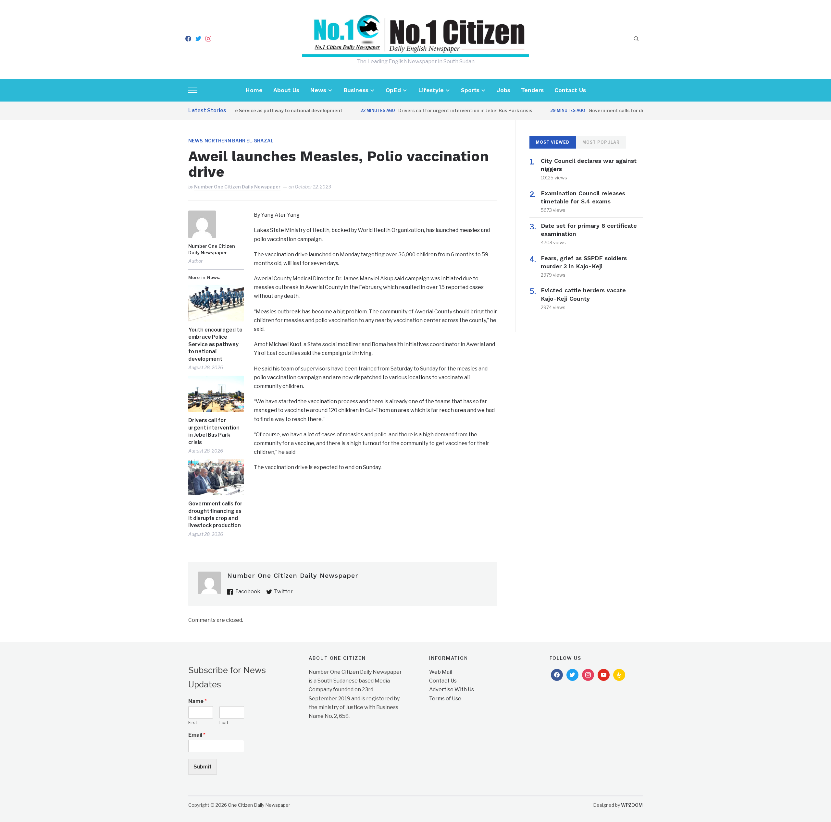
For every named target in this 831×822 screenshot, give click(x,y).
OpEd (393, 90)
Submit (202, 767)
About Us (286, 90)
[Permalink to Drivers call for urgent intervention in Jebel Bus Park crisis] (216, 394)
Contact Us (570, 90)
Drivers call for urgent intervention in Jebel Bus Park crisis (448, 110)
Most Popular (601, 142)
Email (196, 735)
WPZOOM (632, 805)
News (318, 90)
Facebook (247, 591)
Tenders (532, 90)
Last (223, 722)
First (192, 722)
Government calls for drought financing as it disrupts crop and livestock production (215, 514)
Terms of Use (445, 698)
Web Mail (440, 672)
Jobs (503, 90)
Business (355, 90)
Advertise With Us (451, 689)
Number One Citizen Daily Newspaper (237, 186)
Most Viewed (552, 142)
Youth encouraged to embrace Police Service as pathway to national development (215, 344)
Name (197, 701)
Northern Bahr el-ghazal (239, 140)
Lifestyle (431, 90)
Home (254, 90)
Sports (470, 90)
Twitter (283, 591)
